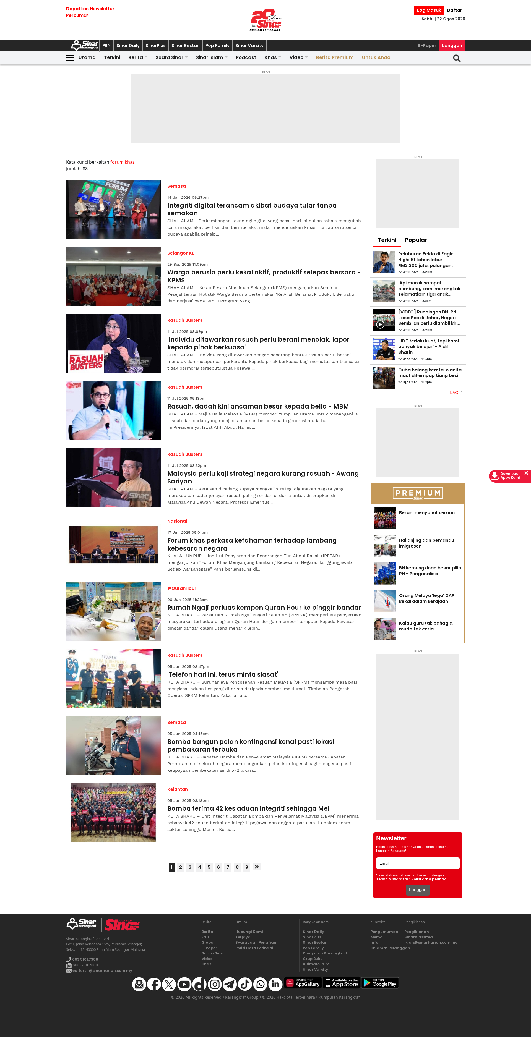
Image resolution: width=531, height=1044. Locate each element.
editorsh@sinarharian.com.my (102, 970)
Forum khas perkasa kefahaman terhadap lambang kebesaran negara (252, 545)
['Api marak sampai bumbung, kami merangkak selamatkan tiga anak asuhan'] (384, 291)
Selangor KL (180, 253)
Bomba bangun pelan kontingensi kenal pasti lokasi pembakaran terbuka (250, 746)
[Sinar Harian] (265, 20)
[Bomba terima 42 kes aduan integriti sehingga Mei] (113, 812)
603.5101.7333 (85, 965)
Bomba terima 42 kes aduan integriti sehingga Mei (248, 809)
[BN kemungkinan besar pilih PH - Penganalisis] (385, 573)
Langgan (452, 45)
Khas (271, 57)
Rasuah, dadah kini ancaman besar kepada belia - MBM (258, 407)
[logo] (83, 925)
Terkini (112, 57)
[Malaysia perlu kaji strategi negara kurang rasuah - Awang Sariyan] (113, 477)
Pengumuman (384, 931)
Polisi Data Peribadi (254, 948)
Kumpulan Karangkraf (325, 953)
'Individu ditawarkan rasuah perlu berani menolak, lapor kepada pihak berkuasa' (258, 344)
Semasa (176, 186)
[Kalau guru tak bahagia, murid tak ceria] (385, 629)
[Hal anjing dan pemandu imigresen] (385, 546)
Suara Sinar (169, 57)
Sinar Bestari (185, 45)
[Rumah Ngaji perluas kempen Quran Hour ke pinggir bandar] (113, 611)
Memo (376, 937)
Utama (87, 57)
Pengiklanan (416, 931)
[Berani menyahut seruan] (385, 518)
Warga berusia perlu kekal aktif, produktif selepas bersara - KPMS (264, 276)
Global (208, 942)
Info (374, 942)
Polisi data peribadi (430, 879)
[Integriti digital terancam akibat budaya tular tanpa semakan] (113, 209)
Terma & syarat (390, 879)
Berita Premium (335, 57)
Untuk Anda (376, 57)
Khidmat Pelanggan (384, 948)
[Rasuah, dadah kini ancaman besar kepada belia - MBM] (113, 410)
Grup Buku (313, 958)
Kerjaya (243, 937)
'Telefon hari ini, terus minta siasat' (222, 675)
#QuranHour (181, 588)
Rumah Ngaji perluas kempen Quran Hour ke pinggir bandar (264, 608)
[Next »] (257, 866)
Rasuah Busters (184, 320)
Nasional (177, 521)
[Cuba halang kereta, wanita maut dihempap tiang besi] (384, 378)
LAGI (455, 392)
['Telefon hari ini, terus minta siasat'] (113, 678)
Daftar (454, 10)
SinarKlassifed (418, 937)
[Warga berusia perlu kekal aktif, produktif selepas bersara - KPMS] (113, 276)
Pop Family (217, 45)
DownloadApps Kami (510, 476)
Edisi (206, 937)
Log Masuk (429, 10)
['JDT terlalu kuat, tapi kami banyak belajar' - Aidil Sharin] (384, 349)
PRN (106, 45)
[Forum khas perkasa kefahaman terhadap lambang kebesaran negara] (113, 544)
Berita (135, 57)
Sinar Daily (128, 45)
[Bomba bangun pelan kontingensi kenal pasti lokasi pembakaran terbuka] (113, 745)
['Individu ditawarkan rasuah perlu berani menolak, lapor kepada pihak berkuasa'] (113, 343)
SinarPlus (155, 45)
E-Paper (427, 45)
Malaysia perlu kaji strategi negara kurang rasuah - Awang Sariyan (263, 478)
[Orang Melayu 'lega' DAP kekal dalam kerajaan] (385, 601)
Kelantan (177, 789)
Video (296, 57)
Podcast (246, 57)
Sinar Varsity (249, 45)
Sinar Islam (209, 57)
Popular (416, 240)
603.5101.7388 (84, 959)
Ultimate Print (316, 964)
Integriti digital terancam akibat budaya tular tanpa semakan (252, 210)
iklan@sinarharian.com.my (430, 942)
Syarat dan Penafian (255, 942)
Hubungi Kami (249, 931)
